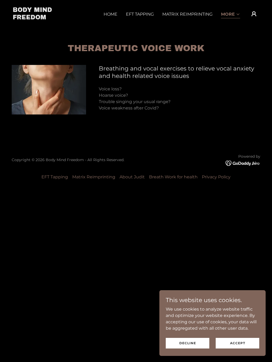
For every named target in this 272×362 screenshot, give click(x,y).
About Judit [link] (132, 176)
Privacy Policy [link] (216, 176)
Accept (237, 343)
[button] (230, 14)
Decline (187, 343)
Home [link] (110, 14)
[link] (47, 17)
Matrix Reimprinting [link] (187, 14)
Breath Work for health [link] (173, 176)
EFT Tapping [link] (140, 14)
